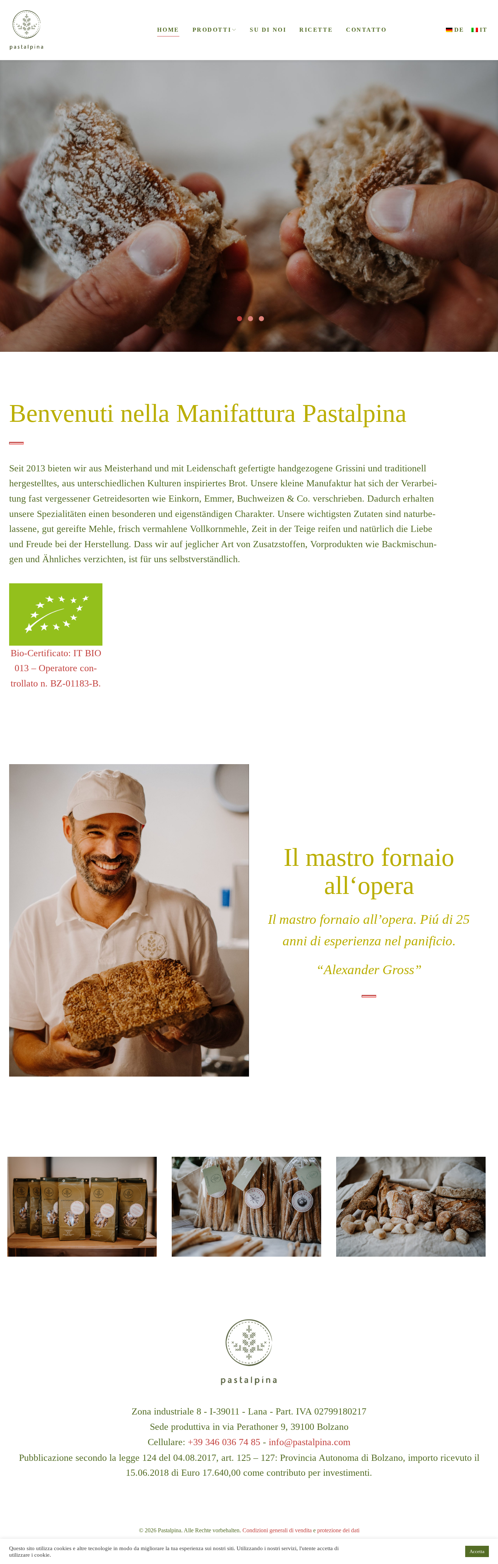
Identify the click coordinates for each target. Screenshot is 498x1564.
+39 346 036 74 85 (224, 1442)
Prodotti (211, 30)
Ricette (316, 30)
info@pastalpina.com (309, 1442)
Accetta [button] (477, 1551)
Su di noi (268, 30)
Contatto (366, 30)
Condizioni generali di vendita (277, 1530)
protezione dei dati (338, 1530)
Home (168, 30)
